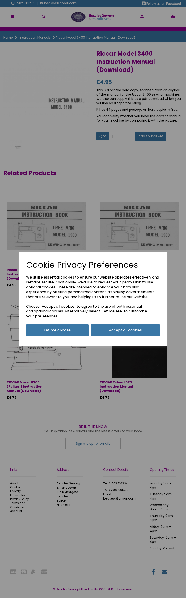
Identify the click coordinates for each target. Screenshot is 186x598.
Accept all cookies (125, 330)
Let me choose (57, 330)
